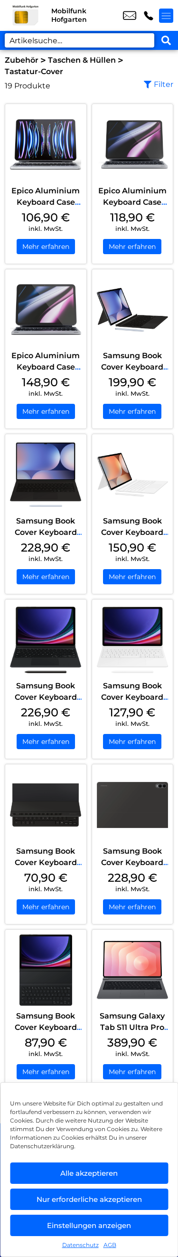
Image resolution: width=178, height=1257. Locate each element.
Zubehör (21, 60)
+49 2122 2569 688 (148, 15)
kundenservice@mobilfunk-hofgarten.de (129, 15)
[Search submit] (166, 40)
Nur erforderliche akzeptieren (89, 1199)
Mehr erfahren (45, 246)
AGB (109, 1244)
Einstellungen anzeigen (89, 1225)
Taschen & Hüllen (82, 60)
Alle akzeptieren (89, 1173)
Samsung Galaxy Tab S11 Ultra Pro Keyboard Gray (132, 1027)
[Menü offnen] (166, 16)
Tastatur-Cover (34, 71)
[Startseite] (26, 15)
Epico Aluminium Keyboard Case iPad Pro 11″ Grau (132, 202)
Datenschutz (80, 1244)
